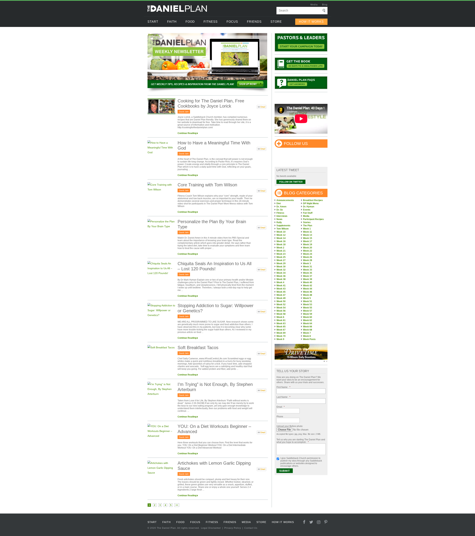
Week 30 (281, 266)
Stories (307, 222)
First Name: (283, 387)
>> (177, 505)
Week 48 (307, 295)
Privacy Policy (232, 528)
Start (153, 21)
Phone (279, 416)
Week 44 (307, 288)
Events (306, 209)
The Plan (307, 225)
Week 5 (307, 298)
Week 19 (307, 244)
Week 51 (307, 301)
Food (190, 21)
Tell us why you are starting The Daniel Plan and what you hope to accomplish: (300, 440)
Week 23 (281, 254)
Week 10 (281, 232)
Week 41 (281, 285)
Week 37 (307, 276)
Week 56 (281, 311)
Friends (254, 21)
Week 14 (281, 238)
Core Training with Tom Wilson (207, 184)
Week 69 (281, 333)
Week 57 (307, 311)
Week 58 (281, 314)
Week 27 (281, 260)
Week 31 (307, 266)
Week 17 (307, 241)
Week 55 (307, 307)
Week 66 (307, 326)
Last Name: (283, 397)
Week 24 (307, 254)
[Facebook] (304, 522)
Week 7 (307, 333)
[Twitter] (311, 522)
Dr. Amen (281, 206)
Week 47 (281, 295)
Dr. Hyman (308, 206)
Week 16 (281, 241)
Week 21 (281, 251)
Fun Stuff (307, 213)
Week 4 (280, 282)
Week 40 (307, 282)
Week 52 (281, 304)
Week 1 (307, 228)
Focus (232, 21)
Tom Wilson (282, 228)
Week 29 (281, 263)
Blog (324, 4)
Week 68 (307, 329)
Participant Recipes (313, 219)
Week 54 (281, 307)
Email (280, 407)
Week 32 (281, 269)
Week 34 (281, 273)
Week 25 (281, 257)
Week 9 (280, 339)
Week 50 (281, 301)
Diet (278, 203)
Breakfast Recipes (313, 200)
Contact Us (250, 528)
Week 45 (281, 292)
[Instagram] (319, 522)
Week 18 (281, 244)
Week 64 (307, 323)
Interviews (281, 216)
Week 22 (307, 251)
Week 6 (280, 317)
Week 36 (281, 276)
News (279, 219)
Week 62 (307, 320)
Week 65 (281, 326)
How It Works (311, 21)
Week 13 (307, 235)
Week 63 (281, 323)
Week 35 (307, 273)
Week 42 (307, 285)
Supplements (283, 225)
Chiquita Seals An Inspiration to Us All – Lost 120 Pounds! (214, 266)
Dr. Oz (279, 209)
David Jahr (184, 112)
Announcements (285, 200)
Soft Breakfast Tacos (198, 347)
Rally (279, 222)
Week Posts (309, 339)
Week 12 (281, 235)
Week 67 (281, 329)
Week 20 (307, 247)
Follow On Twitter (291, 182)
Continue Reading (187, 133)
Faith (172, 21)
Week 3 (307, 263)
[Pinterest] (325, 522)
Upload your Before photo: (289, 426)
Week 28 (307, 260)
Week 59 (307, 314)
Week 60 (307, 317)
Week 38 (281, 279)
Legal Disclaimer (211, 528)
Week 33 (307, 269)
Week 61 (281, 320)
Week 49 (281, 298)
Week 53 (307, 304)
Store (276, 21)
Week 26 (307, 257)
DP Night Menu (311, 203)
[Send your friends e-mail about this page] (261, 107)
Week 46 (307, 292)
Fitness (211, 21)
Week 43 (281, 288)
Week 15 (307, 238)
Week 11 (307, 232)
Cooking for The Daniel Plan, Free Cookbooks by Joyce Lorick (211, 103)
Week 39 (307, 279)
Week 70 (281, 336)
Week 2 (280, 247)
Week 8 (307, 336)
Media (314, 4)
